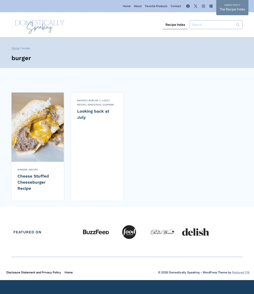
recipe (33, 169)
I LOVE (105, 100)
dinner (22, 169)
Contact (176, 6)
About (138, 6)
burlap (94, 100)
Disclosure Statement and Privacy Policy (33, 272)
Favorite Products (156, 6)
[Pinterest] (211, 6)
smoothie (94, 104)
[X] (195, 6)
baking (82, 100)
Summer (108, 104)
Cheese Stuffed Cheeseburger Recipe (33, 182)
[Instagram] (203, 6)
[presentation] (38, 127)
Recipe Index (175, 25)
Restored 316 (241, 272)
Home (127, 6)
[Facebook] (188, 6)
